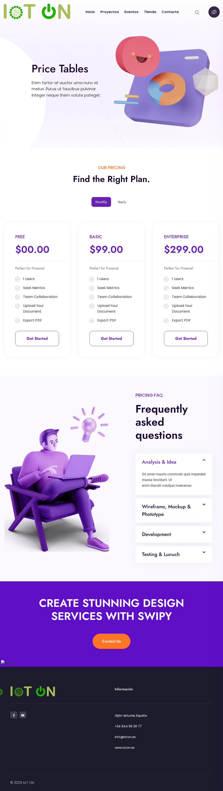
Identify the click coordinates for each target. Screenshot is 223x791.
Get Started (37, 338)
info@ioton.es (125, 737)
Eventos (131, 11)
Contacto (170, 11)
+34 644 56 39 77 (128, 726)
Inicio (90, 11)
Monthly (101, 201)
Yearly (122, 201)
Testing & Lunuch (161, 554)
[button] (173, 462)
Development (156, 534)
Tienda (150, 11)
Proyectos (109, 11)
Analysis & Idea (159, 462)
